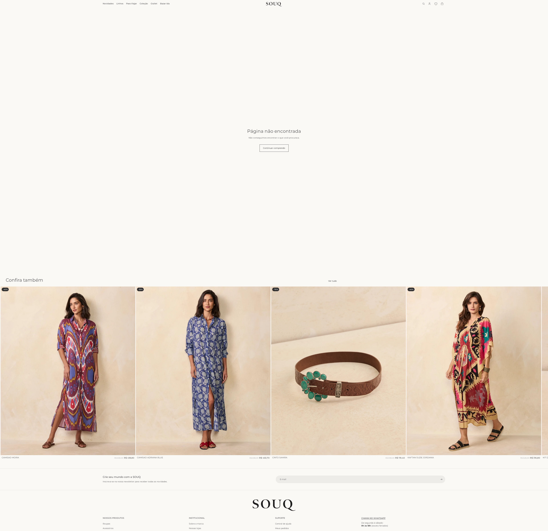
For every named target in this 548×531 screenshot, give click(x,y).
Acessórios (108, 528)
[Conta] (429, 4)
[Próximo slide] (442, 373)
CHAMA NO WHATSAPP (373, 518)
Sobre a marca (196, 523)
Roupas (106, 523)
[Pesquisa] (423, 4)
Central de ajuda (283, 523)
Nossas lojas (195, 528)
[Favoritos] (436, 4)
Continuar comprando (274, 148)
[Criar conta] (441, 479)
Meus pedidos (282, 528)
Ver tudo (332, 281)
